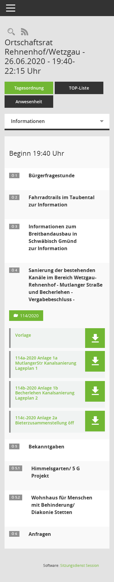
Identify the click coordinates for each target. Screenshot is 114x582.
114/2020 (29, 315)
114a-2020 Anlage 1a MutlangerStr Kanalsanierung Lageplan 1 (45, 363)
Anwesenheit (29, 101)
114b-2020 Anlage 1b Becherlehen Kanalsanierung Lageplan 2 (44, 393)
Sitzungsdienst (79, 565)
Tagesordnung (29, 88)
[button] (95, 338)
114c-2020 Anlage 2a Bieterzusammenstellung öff (44, 420)
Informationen (28, 121)
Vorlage (23, 335)
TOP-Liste (79, 88)
